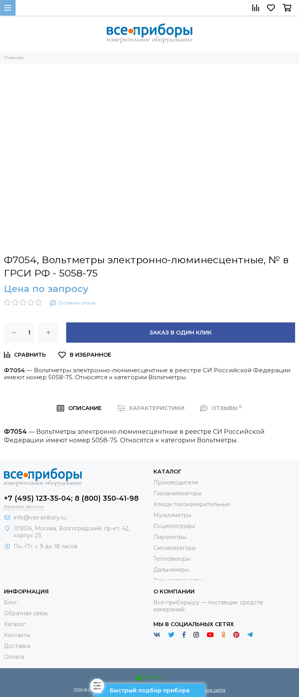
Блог (10, 602)
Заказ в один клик (181, 332)
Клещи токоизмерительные (191, 504)
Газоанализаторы (177, 493)
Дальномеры (171, 569)
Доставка (17, 645)
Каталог (15, 624)
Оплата (14, 656)
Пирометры (169, 536)
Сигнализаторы (174, 547)
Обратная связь (26, 613)
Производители (175, 482)
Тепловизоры (171, 558)
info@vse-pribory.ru (40, 517)
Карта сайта (212, 690)
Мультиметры (172, 515)
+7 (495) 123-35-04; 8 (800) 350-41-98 (71, 498)
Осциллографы (174, 526)
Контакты (17, 635)
